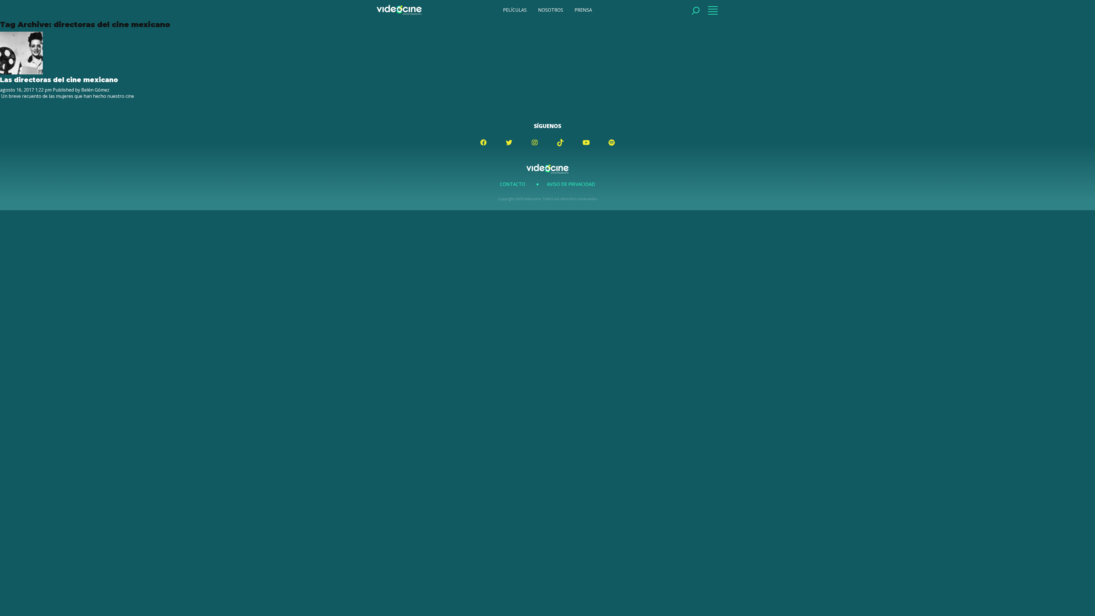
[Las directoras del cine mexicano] (21, 73)
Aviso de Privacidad (571, 184)
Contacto (512, 184)
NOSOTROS (550, 10)
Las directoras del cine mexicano (59, 80)
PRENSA (583, 10)
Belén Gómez (95, 90)
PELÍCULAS (515, 10)
